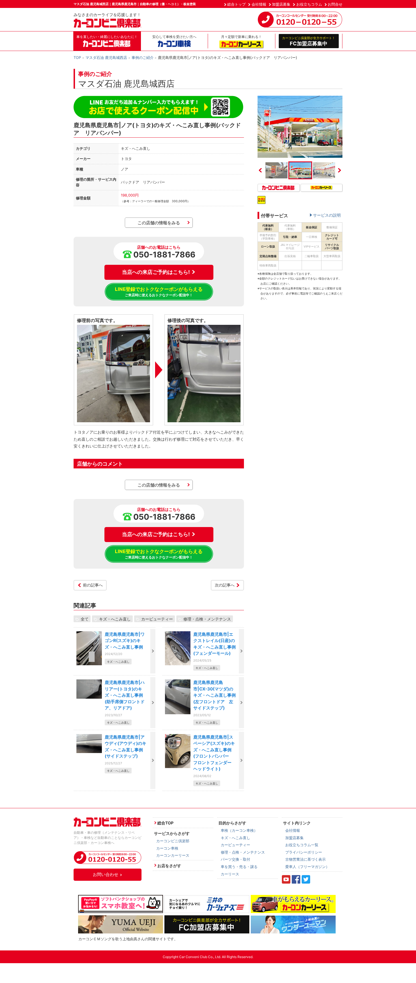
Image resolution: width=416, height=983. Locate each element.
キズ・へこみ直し (115, 619)
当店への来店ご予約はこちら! (156, 272)
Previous (260, 170)
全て (85, 619)
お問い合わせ (105, 874)
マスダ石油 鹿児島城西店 (106, 57)
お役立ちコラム (309, 4)
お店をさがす (169, 865)
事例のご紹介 (143, 57)
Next (339, 170)
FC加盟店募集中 (308, 41)
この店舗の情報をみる (159, 222)
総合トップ (236, 4)
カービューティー (157, 619)
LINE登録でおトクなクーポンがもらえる (159, 291)
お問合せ (335, 4)
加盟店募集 (281, 4)
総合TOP (165, 822)
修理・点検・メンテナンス (207, 619)
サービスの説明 (327, 215)
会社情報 (259, 4)
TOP (77, 57)
